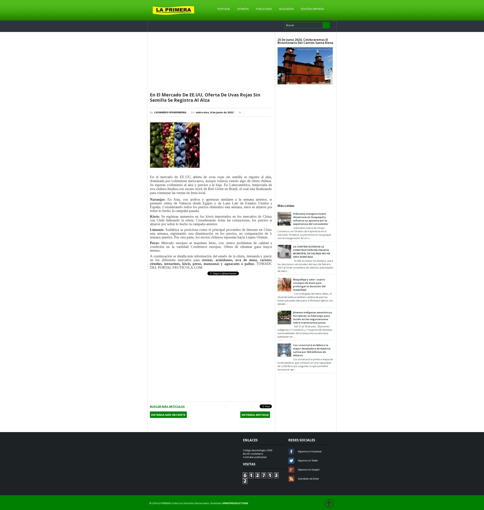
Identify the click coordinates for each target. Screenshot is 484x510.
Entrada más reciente (168, 415)
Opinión (243, 9)
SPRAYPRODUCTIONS (235, 503)
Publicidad (264, 9)
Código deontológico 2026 (257, 450)
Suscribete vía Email (291, 479)
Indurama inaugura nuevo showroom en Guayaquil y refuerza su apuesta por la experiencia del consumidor (310, 219)
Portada (223, 9)
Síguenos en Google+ (291, 470)
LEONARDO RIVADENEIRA (170, 112)
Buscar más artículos (167, 406)
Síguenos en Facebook (291, 452)
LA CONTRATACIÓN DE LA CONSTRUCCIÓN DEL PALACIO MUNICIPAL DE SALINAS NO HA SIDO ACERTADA (311, 251)
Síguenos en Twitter (291, 461)
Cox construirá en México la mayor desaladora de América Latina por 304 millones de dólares (311, 350)
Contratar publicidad (254, 457)
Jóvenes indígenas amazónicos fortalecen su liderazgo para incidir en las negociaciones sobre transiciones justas (312, 317)
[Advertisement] (211, 62)
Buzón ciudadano (253, 453)
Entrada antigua (255, 415)
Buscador (286, 9)
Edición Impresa (312, 9)
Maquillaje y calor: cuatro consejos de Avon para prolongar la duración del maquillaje (309, 284)
